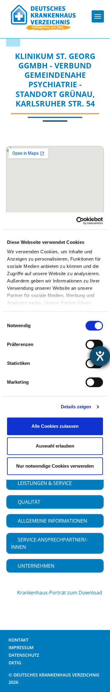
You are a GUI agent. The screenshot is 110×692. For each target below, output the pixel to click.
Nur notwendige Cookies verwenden (55, 466)
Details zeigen (76, 406)
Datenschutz (24, 655)
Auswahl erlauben (55, 445)
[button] (55, 483)
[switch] (94, 344)
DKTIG (15, 663)
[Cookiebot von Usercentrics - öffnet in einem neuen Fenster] (77, 221)
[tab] (55, 483)
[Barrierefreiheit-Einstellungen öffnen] (100, 356)
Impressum (21, 647)
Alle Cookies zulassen (55, 426)
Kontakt (18, 640)
